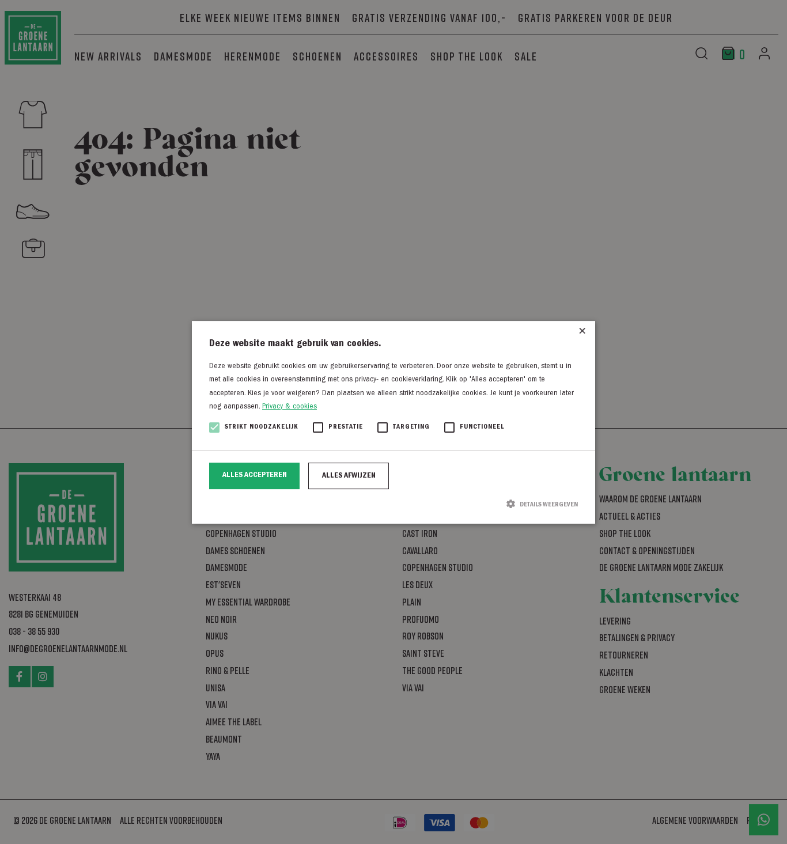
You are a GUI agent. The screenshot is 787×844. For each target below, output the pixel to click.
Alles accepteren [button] (254, 475)
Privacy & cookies (289, 406)
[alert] (393, 422)
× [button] (582, 334)
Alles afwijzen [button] (349, 476)
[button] (393, 504)
